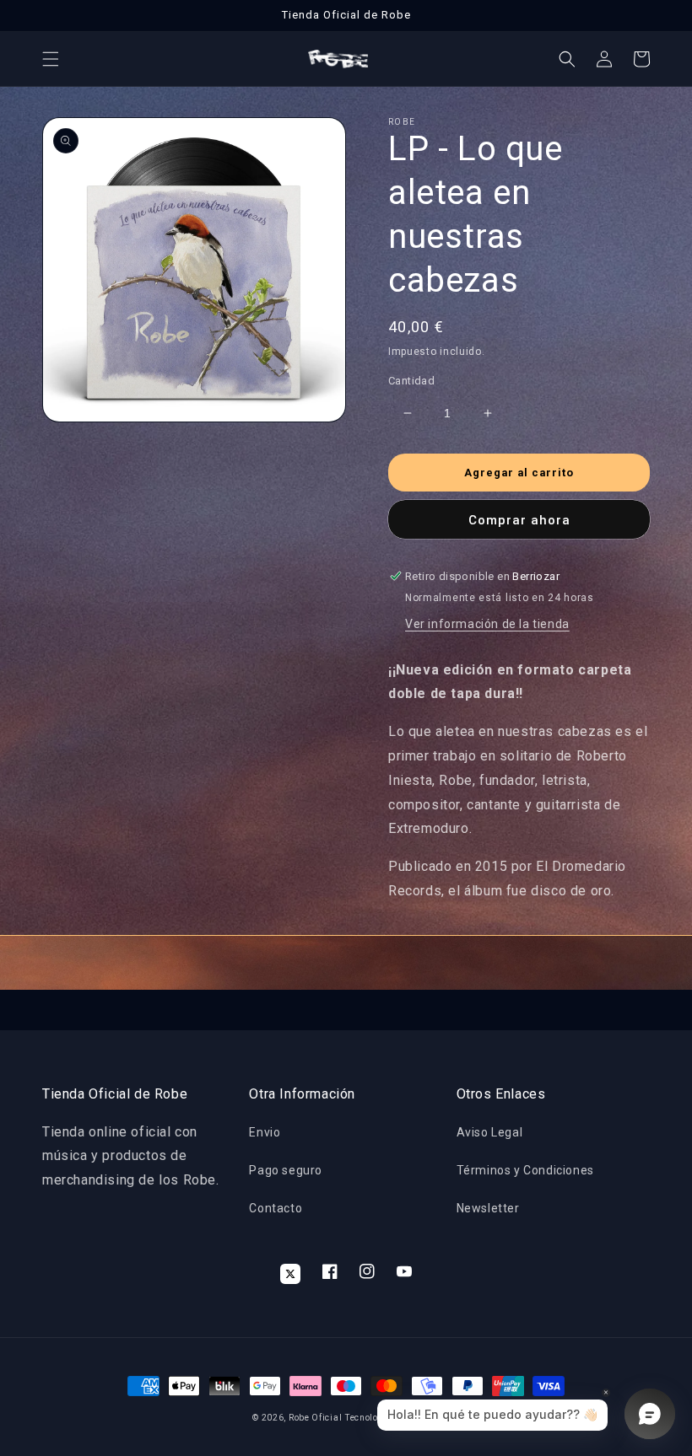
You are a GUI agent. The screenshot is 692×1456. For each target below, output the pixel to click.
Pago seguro (285, 1170)
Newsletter (488, 1208)
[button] (50, 59)
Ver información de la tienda (487, 624)
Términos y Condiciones (525, 1170)
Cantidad (411, 380)
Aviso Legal (490, 1132)
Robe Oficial (315, 1417)
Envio (264, 1132)
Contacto (275, 1208)
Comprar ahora (519, 520)
